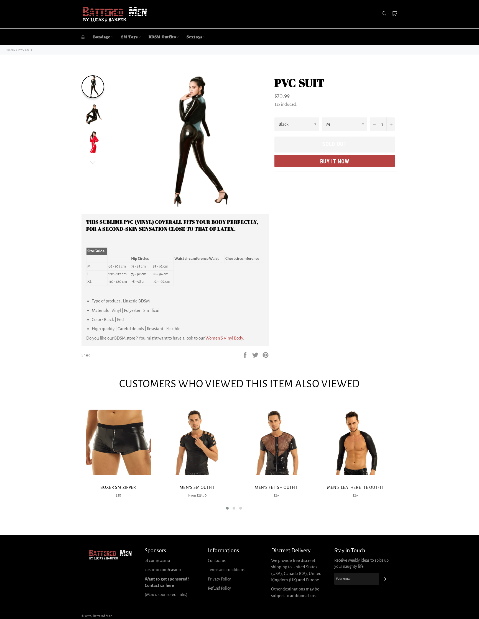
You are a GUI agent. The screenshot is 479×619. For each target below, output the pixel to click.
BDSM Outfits (162, 36)
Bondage (101, 36)
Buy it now (334, 161)
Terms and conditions (226, 569)
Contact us (217, 560)
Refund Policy (219, 588)
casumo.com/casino (163, 569)
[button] (227, 508)
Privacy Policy (219, 579)
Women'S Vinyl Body (224, 338)
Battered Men (102, 616)
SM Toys (129, 36)
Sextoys (194, 36)
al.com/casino (157, 560)
